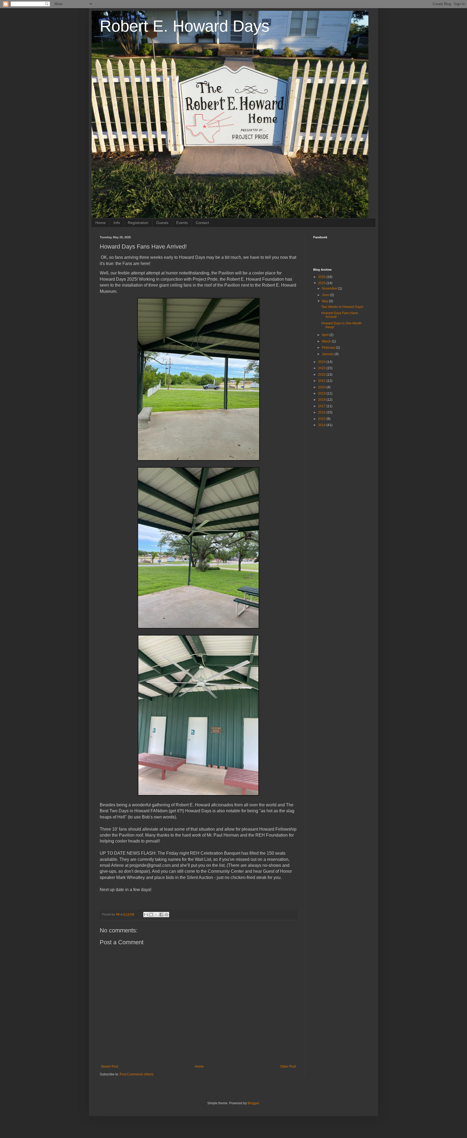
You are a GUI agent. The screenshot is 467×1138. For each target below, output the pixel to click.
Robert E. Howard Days (184, 26)
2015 (322, 419)
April (325, 335)
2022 (322, 374)
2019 (322, 393)
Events (182, 222)
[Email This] (146, 914)
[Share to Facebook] (161, 914)
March (327, 341)
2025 (322, 283)
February (329, 347)
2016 (322, 412)
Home (100, 222)
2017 (322, 406)
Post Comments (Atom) (137, 1074)
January (328, 354)
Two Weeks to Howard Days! (342, 307)
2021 (322, 381)
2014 (322, 425)
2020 (322, 387)
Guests (162, 222)
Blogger (253, 1103)
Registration (138, 222)
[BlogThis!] (151, 914)
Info (117, 222)
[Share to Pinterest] (166, 914)
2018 (322, 400)
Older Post (288, 1066)
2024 (322, 362)
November (330, 288)
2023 (322, 368)
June (326, 295)
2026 (322, 277)
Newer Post (109, 1066)
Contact (202, 222)
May (325, 301)
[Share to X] (156, 914)
